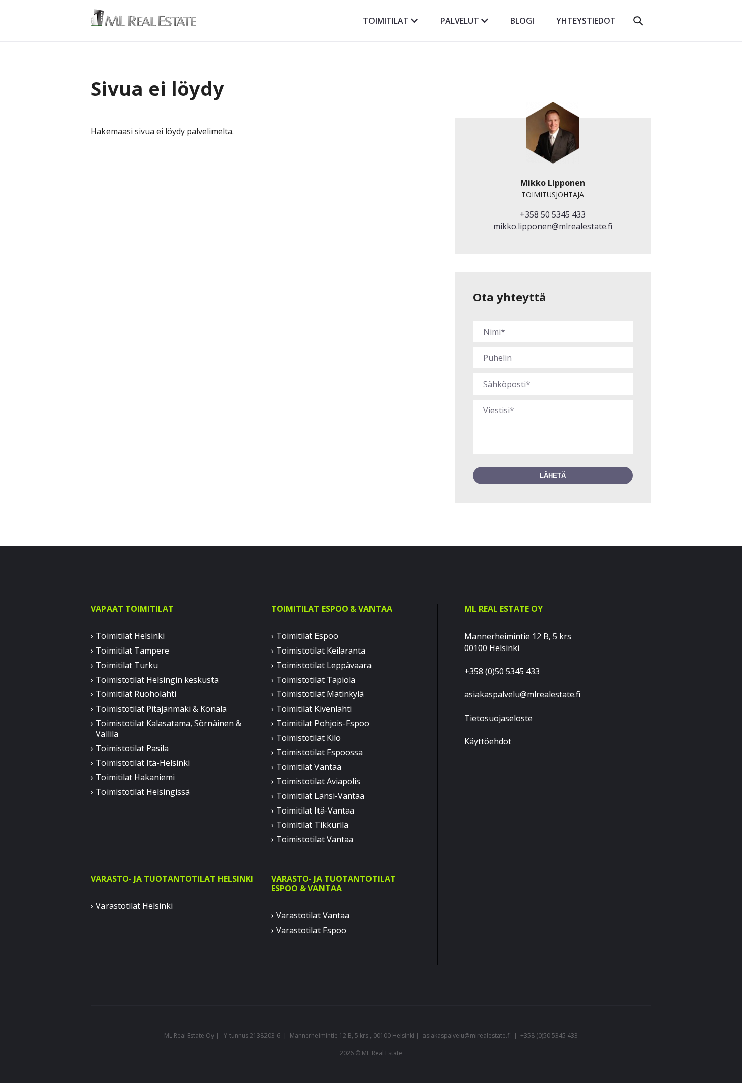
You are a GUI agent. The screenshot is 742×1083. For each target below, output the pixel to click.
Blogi (522, 20)
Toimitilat (387, 20)
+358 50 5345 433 (553, 214)
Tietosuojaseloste (498, 718)
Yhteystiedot (586, 20)
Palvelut (460, 20)
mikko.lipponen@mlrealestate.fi (552, 226)
